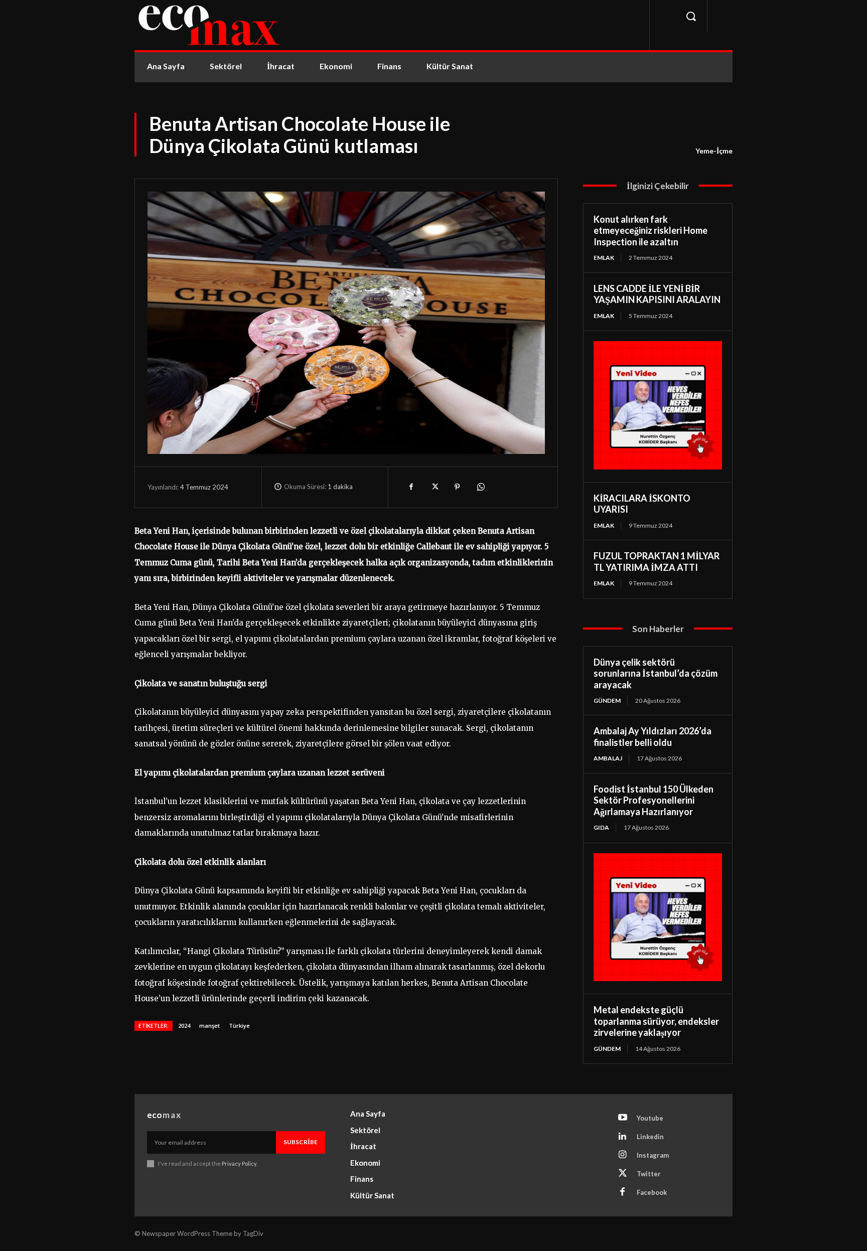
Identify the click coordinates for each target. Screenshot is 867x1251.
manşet (209, 1025)
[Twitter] (434, 487)
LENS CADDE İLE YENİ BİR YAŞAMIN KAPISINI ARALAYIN (657, 294)
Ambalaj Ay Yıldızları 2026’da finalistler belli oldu (652, 736)
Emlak (604, 257)
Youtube (650, 1118)
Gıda (601, 827)
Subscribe (300, 1142)
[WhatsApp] (480, 487)
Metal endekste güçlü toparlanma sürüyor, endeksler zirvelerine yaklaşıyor (656, 1021)
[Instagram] (623, 1155)
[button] (691, 16)
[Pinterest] (457, 487)
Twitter (649, 1174)
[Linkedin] (623, 1137)
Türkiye (239, 1025)
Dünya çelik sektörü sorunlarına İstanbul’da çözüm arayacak (655, 673)
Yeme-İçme (714, 150)
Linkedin (650, 1137)
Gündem (607, 700)
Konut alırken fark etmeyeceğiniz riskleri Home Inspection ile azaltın (650, 230)
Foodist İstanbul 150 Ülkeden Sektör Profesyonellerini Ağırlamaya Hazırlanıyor (653, 800)
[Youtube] (623, 1118)
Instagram (653, 1155)
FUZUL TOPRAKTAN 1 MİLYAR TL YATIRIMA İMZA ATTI (656, 561)
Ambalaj (608, 758)
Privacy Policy (239, 1163)
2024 (184, 1025)
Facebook (652, 1192)
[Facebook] (411, 487)
